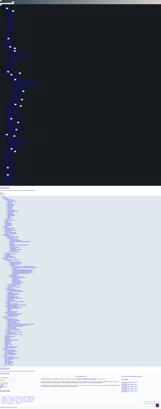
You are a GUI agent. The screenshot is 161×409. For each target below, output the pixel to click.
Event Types (7, 218)
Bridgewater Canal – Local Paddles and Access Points (23, 266)
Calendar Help (8, 225)
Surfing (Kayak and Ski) (10, 347)
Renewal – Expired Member (10, 232)
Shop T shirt (7, 360)
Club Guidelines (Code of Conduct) (15, 298)
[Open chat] (157, 405)
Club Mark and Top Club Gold (14, 286)
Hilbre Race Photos (16, 283)
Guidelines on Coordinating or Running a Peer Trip (18, 325)
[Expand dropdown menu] (14, 238)
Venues (6, 221)
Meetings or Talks (11, 214)
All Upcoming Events (12, 200)
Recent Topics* (11, 238)
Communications (6, 234)
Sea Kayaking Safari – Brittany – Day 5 (129, 386)
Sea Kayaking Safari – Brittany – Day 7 (129, 382)
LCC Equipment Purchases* (10, 353)
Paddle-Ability (8, 343)
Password (2, 380)
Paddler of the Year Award (10, 312)
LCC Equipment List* (9, 352)
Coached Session (11, 209)
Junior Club (12, 246)
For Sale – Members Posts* (10, 354)
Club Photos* (7, 255)
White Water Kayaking (14, 251)
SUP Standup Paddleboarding (16, 249)
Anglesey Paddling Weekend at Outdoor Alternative (23, 272)
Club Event (10, 208)
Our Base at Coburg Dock (15, 261)
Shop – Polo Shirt (8, 361)
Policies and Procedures (9, 289)
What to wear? (13, 285)
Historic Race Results (17, 281)
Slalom (6, 345)
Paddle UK (86, 379)
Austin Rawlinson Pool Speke (16, 263)
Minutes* (9, 309)
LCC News (7, 252)
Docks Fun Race (13, 275)
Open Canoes (10, 206)
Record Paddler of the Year (13, 314)
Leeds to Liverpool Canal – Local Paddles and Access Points (25, 267)
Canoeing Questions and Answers (14, 284)
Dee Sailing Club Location (18, 282)
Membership (5, 226)
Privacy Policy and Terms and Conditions (16, 301)
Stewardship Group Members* (11, 305)
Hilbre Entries (15, 278)
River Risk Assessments (12, 328)
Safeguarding (7, 302)
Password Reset (8, 231)
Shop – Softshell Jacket (9, 356)
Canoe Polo (10, 207)
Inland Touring (10, 213)
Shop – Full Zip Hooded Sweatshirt (12, 357)
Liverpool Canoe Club (4, 188)
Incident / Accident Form (12, 319)
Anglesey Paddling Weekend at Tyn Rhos (21, 273)
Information (5, 258)
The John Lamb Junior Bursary (11, 316)
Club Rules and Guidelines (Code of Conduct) (17, 304)
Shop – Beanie (8, 363)
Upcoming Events (8, 199)
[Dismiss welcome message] (158, 401)
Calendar (4, 197)
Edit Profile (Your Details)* (10, 230)
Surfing (9, 216)
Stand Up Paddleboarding (13, 211)
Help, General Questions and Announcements (19, 244)
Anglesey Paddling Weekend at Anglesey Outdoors (23, 269)
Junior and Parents (11, 204)
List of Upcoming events (10, 220)
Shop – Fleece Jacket (9, 359)
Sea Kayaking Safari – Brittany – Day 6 (129, 384)
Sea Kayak (10, 202)
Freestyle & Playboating (10, 336)
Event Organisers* (8, 224)
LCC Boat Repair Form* (10, 350)
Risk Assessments (11, 295)
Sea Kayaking (13, 248)
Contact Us (10, 287)
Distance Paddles (11, 215)
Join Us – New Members (10, 228)
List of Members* (8, 229)
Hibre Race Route (16, 279)
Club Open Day (16, 274)
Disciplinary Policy (11, 300)
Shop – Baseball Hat (9, 362)
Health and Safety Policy (12, 294)
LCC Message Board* (9, 235)
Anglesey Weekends (14, 239)
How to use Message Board (13, 237)
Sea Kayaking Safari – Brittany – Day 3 (129, 390)
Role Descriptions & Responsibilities (15, 307)
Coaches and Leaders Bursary (13, 322)
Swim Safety (10, 217)
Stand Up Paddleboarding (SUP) (11, 346)
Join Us (1, 387)
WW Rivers (10, 203)
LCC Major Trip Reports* (10, 253)
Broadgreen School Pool (15, 264)
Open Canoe (7, 342)
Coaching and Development (15, 240)
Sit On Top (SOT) (8, 344)
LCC (4, 196)
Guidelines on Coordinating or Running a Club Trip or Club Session (21, 324)
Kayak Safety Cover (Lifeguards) (11, 339)
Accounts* (10, 310)
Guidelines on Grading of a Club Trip (15, 326)
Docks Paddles (10, 205)
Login (4, 365)
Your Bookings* (8, 223)
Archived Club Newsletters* (10, 257)
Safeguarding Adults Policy (13, 296)
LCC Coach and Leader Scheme (16, 291)
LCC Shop (5, 355)
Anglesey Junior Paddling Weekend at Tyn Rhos (22, 270)
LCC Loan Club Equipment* (11, 351)
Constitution (10, 292)
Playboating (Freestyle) (14, 247)
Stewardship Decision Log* (13, 308)
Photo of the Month (9, 256)
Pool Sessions (10, 212)
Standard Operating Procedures (14, 290)
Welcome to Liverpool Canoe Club (12, 259)
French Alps (15, 268)
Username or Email (4, 377)
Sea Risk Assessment (12, 327)
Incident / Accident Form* (13, 303)
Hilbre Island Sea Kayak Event (16, 276)
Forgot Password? (3, 386)
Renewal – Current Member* (11, 233)
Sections (4, 317)
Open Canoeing (13, 250)
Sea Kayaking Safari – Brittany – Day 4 (129, 388)
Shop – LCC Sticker (9, 364)
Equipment (5, 348)
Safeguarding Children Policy (13, 293)
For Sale (11, 242)
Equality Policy (11, 299)
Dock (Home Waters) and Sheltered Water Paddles (20, 241)
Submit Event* (8, 222)
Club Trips (12, 265)
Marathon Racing (8, 340)
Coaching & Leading (9, 318)
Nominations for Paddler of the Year (15, 313)
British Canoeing (92, 379)
